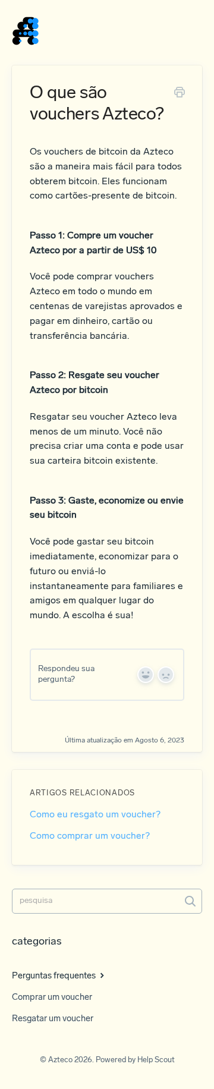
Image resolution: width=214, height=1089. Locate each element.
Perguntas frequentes (54, 976)
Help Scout (156, 1060)
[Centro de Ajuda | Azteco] (25, 31)
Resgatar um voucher (52, 1019)
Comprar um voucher (52, 997)
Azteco (60, 1060)
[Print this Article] (179, 94)
